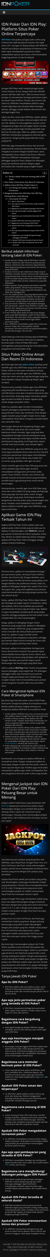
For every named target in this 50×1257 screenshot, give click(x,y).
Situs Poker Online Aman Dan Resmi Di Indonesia (24, 182)
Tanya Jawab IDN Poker (18, 199)
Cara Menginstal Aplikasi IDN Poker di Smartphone (23, 189)
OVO (7, 1165)
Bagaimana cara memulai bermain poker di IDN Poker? (28, 217)
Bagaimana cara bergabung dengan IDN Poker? (28, 208)
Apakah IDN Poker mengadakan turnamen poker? (26, 227)
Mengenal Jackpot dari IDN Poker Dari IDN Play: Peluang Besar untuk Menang (24, 194)
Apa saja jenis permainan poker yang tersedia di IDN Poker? (28, 205)
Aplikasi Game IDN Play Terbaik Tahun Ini (21, 185)
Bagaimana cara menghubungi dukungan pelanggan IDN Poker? (27, 236)
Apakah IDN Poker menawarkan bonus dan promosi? (27, 243)
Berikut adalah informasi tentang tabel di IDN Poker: (27, 177)
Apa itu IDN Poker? (18, 201)
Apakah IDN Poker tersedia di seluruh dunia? (28, 240)
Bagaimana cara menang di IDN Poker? (25, 223)
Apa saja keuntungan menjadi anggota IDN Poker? (26, 212)
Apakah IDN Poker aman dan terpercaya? (26, 221)
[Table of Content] (45, 173)
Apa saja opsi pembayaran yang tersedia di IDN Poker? (28, 231)
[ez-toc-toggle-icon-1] (43, 173)
